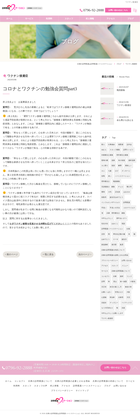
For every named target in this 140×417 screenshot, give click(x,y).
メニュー (125, 266)
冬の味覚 (121, 160)
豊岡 (103, 192)
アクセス (104, 266)
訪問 (103, 281)
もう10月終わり (107, 308)
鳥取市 (104, 197)
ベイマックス (127, 303)
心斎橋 (104, 297)
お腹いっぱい (106, 292)
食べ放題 (123, 281)
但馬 (103, 176)
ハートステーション (122, 176)
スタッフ (115, 266)
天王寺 (104, 287)
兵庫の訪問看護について (121, 271)
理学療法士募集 (122, 155)
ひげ (116, 171)
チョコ (120, 187)
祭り (103, 144)
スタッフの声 (40, 386)
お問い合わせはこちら (118, 10)
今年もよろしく (107, 218)
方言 (128, 297)
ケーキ (115, 239)
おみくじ (115, 224)
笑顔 (113, 165)
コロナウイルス (129, 208)
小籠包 (132, 281)
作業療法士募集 (107, 155)
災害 (103, 234)
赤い (109, 176)
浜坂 (123, 308)
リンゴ (129, 276)
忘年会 (129, 144)
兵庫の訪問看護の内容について (113, 250)
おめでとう (105, 239)
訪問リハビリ (128, 150)
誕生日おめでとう (116, 197)
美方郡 (114, 245)
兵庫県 (120, 297)
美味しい (128, 165)
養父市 (129, 187)
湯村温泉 (131, 160)
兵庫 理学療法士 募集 (116, 213)
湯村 (121, 276)
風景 (121, 245)
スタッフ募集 (115, 150)
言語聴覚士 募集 (108, 187)
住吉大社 (104, 224)
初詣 (123, 224)
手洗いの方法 (115, 208)
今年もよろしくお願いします (112, 313)
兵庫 (114, 276)
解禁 (120, 165)
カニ (103, 171)
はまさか (126, 192)
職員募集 (116, 181)
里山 (115, 281)
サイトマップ (82, 391)
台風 (128, 229)
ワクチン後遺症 (107, 318)
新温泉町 (104, 245)
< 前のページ (11, 254)
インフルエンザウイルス (110, 202)
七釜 (109, 171)
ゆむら (104, 150)
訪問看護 (126, 202)
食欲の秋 (128, 287)
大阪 (128, 292)
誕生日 (124, 239)
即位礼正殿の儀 (119, 234)
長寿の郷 (104, 160)
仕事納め (111, 144)
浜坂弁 (104, 303)
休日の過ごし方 (115, 287)
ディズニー (114, 303)
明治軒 (112, 297)
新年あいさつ (121, 218)
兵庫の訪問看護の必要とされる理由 (114, 255)
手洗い (104, 208)
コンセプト (105, 276)
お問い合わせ (127, 260)
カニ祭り (104, 165)
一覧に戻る (48, 254)
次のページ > (84, 254)
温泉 (113, 160)
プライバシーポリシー (109, 260)
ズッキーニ (126, 171)
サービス (104, 271)
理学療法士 (105, 181)
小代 (109, 192)
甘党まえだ (119, 292)
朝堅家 (120, 144)
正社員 (117, 192)
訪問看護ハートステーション (112, 229)
